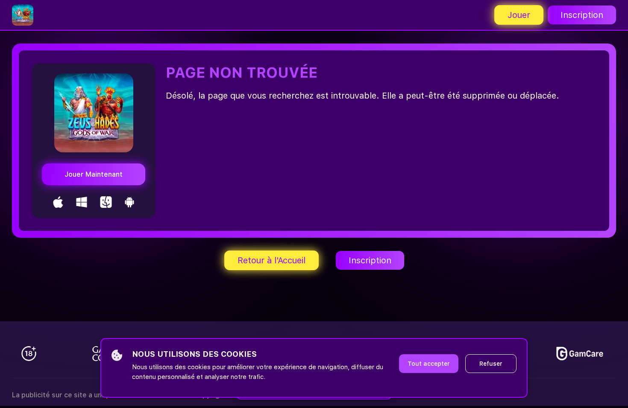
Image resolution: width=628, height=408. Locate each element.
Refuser (490, 363)
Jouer (519, 15)
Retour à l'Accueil (271, 260)
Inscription (582, 15)
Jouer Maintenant (94, 174)
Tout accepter (429, 363)
